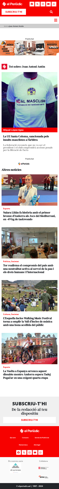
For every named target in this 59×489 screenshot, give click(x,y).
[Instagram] (43, 4)
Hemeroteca (23, 445)
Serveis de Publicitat (42, 438)
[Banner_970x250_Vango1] (29, 54)
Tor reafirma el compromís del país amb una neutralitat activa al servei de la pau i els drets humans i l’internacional (28, 268)
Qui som (13, 438)
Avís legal (37, 445)
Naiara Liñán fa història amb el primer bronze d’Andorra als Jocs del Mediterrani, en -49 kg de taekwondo (29, 215)
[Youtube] (48, 4)
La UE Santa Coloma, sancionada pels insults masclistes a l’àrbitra (26, 138)
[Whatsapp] (54, 4)
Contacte (25, 438)
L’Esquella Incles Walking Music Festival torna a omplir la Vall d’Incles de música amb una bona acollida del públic (27, 321)
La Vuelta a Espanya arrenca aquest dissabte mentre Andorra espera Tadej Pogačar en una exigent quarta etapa (27, 374)
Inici (5, 26)
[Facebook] (32, 4)
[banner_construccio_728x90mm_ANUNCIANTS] (29, 166)
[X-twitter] (37, 4)
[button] (51, 11)
